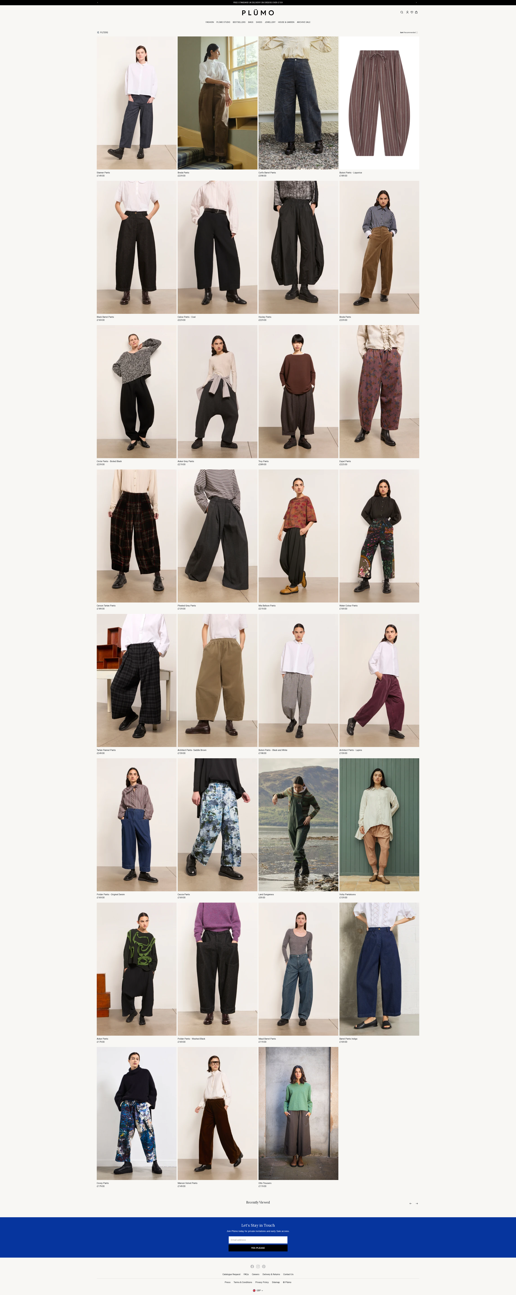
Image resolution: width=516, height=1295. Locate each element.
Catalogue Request (231, 1274)
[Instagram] (258, 1266)
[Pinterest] (264, 1266)
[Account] (407, 12)
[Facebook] (252, 1266)
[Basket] (416, 12)
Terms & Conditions (243, 1282)
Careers (255, 1274)
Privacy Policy (262, 1282)
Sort (401, 32)
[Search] (402, 12)
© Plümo (287, 1282)
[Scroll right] (416, 1203)
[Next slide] (172, 103)
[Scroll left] (410, 1203)
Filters (104, 32)
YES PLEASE (258, 1248)
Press (227, 1282)
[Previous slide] (101, 103)
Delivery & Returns (271, 1274)
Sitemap (276, 1282)
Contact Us (288, 1274)
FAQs (246, 1274)
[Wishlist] (411, 12)
